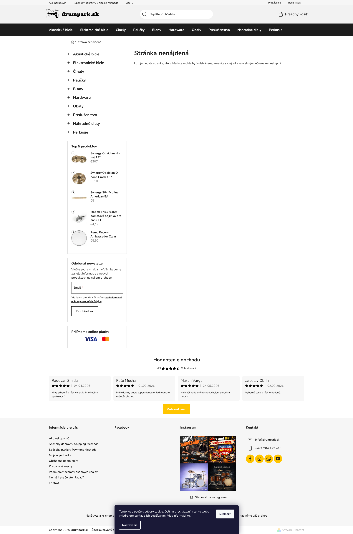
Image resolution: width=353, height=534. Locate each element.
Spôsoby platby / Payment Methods (72, 450)
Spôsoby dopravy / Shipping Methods (96, 3)
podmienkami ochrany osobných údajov (96, 299)
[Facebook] (250, 459)
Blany (78, 89)
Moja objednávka (60, 455)
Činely (78, 71)
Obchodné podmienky (63, 461)
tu (188, 516)
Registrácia (294, 2)
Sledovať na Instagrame (211, 497)
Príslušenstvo (85, 114)
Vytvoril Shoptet (293, 530)
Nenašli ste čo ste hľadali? (66, 477)
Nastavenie (129, 525)
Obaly (78, 106)
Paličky (79, 80)
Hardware (82, 97)
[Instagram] (259, 459)
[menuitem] (60, 30)
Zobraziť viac (176, 409)
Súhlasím (225, 514)
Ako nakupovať (57, 3)
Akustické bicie (86, 54)
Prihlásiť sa (84, 311)
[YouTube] (278, 459)
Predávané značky (60, 466)
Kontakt (54, 483)
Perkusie (80, 132)
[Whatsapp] (268, 459)
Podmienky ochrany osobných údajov (73, 472)
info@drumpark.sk (267, 440)
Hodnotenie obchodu (176, 360)
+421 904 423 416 (268, 448)
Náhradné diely (86, 123)
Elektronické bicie (88, 62)
